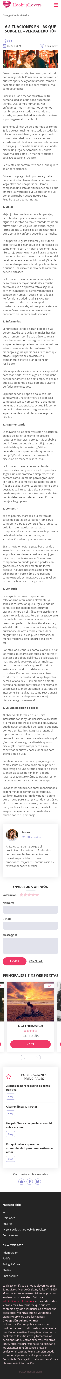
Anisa (26, 832)
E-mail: (7, 919)
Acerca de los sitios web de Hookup (24, 1229)
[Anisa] (12, 835)
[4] (33, 895)
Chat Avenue (10, 1276)
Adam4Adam (10, 1252)
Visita (30, 1044)
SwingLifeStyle (11, 1264)
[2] (25, 895)
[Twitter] (38, 1182)
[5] (37, 895)
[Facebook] (30, 1182)
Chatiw (7, 1270)
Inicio (6, 1212)
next (37, 1057)
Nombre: (8, 903)
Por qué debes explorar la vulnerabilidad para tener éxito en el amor (30, 1148)
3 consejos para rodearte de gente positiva (28, 1087)
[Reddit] (21, 1182)
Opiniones (9, 1218)
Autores (7, 1224)
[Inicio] (22, 4)
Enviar (14, 961)
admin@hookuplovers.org (18, 1301)
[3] (29, 895)
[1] (21, 895)
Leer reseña (30, 1036)
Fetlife (6, 1258)
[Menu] (56, 5)
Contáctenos (10, 1235)
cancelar (36, 961)
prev (24, 1057)
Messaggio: (10, 935)
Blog (9, 40)
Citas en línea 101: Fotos (21, 1106)
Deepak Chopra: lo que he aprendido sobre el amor (29, 1125)
